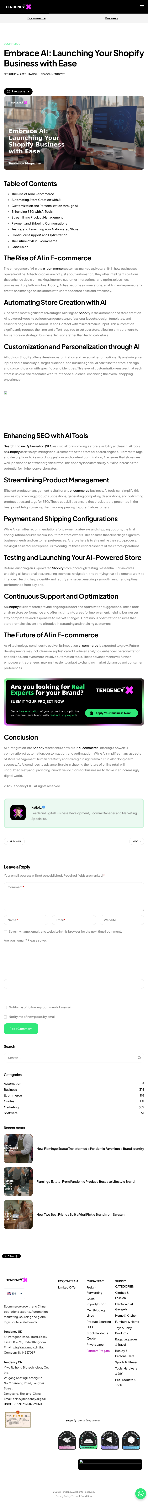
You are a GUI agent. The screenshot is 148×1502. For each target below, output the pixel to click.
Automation (12, 1083)
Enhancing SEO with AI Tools (32, 211)
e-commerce (53, 268)
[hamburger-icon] (142, 6)
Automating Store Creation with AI (36, 200)
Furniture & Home (127, 1322)
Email (60, 920)
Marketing (11, 1107)
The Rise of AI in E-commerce (33, 194)
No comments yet (53, 74)
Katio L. (34, 74)
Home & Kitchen (126, 1315)
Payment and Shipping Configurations (39, 223)
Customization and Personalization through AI (45, 206)
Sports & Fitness (126, 1362)
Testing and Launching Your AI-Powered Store (45, 229)
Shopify (52, 285)
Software (11, 1113)
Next (135, 841)
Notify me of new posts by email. (32, 1017)
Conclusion (20, 247)
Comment (16, 887)
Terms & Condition (81, 1496)
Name (13, 920)
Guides (9, 1101)
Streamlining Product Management (37, 217)
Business (10, 1089)
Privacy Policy (63, 1496)
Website (110, 920)
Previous (15, 841)
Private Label (96, 1344)
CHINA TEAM (95, 1281)
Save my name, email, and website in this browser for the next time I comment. (65, 931)
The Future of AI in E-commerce (34, 241)
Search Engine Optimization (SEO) (29, 446)
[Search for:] (74, 1058)
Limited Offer (67, 1287)
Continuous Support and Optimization (39, 235)
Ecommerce (37, 18)
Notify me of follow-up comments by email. (40, 1007)
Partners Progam (98, 1351)
